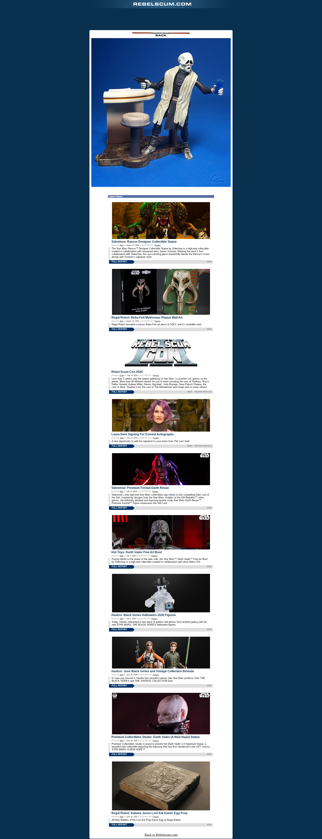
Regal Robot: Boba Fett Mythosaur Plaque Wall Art (146, 317)
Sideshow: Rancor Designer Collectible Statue (144, 241)
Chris (122, 375)
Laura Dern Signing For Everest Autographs (142, 434)
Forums (158, 245)
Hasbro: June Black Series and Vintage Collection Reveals (152, 671)
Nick (121, 245)
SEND (209, 262)
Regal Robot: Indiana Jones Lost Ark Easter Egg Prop (149, 813)
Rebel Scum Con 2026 (127, 371)
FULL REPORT (119, 262)
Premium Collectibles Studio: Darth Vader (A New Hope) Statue (155, 737)
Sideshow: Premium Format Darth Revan (140, 487)
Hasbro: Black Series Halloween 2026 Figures (143, 615)
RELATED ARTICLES (203, 392)
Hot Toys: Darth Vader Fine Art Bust (136, 552)
